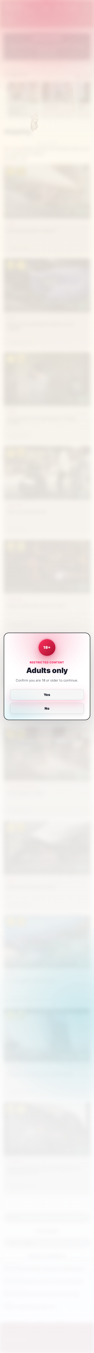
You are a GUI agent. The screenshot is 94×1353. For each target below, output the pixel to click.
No (47, 708)
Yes (47, 694)
